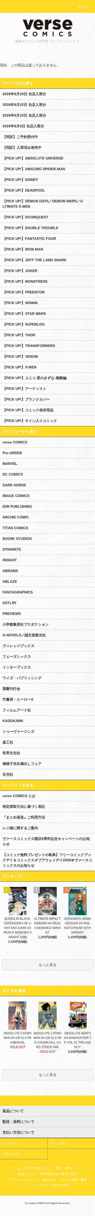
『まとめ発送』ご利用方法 (24, 817)
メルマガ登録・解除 (73, 1180)
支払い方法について (38, 1168)
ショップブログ (37, 1185)
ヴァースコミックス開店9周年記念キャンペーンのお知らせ (46, 841)
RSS (55, 1185)
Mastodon (48, 1180)
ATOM (64, 1185)
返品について (27, 1174)
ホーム (15, 1168)
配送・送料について (69, 1168)
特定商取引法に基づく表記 (24, 806)
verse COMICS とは (19, 796)
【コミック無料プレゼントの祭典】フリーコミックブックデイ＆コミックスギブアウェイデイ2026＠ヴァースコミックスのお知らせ (47, 860)
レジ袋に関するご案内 (20, 828)
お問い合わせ (11, 1154)
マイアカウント (12, 1143)
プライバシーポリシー (22, 1180)
